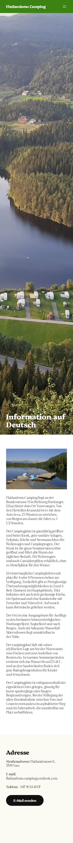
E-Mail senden (24, 800)
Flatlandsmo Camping (26, 6)
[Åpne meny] (64, 6)
